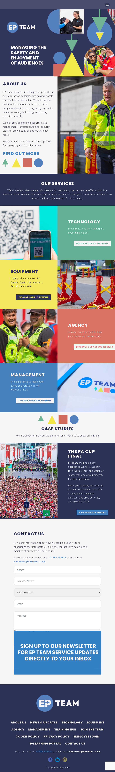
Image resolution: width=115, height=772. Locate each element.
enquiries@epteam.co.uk (29, 561)
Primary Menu (107, 5)
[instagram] (65, 759)
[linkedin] (57, 759)
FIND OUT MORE (21, 154)
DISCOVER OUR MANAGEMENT (35, 400)
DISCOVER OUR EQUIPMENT (33, 297)
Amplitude (64, 767)
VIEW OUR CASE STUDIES (92, 512)
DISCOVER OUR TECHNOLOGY (92, 243)
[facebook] (50, 759)
